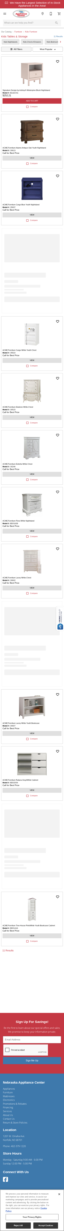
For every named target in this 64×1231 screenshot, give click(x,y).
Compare (34, 107)
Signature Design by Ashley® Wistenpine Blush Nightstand (26, 90)
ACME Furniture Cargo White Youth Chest (19, 350)
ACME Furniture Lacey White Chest (17, 578)
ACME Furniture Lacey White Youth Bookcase (21, 723)
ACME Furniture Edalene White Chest (18, 407)
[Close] (59, 1194)
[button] (4, 13)
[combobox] (48, 49)
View (32, 158)
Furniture (18, 32)
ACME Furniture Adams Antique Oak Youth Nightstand (24, 148)
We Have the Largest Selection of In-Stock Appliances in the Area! (34, 4)
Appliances (9, 1088)
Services (7, 1111)
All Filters (18, 49)
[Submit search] (56, 22)
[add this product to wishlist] (57, 61)
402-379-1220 (18, 1146)
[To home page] (21, 13)
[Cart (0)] (59, 13)
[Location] (42, 13)
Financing (8, 1107)
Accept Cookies (45, 1225)
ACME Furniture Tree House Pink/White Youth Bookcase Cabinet (29, 926)
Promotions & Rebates (14, 1103)
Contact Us (8, 1118)
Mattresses (8, 1096)
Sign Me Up (32, 1060)
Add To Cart (32, 101)
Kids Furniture (31, 32)
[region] (32, 1210)
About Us (8, 1115)
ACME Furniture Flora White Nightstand (18, 521)
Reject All (18, 1225)
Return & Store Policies (15, 1122)
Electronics (9, 1100)
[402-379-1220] (50, 13)
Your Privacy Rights (32, 1217)
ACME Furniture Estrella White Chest (17, 464)
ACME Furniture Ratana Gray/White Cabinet (20, 780)
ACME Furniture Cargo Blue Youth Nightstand (21, 205)
